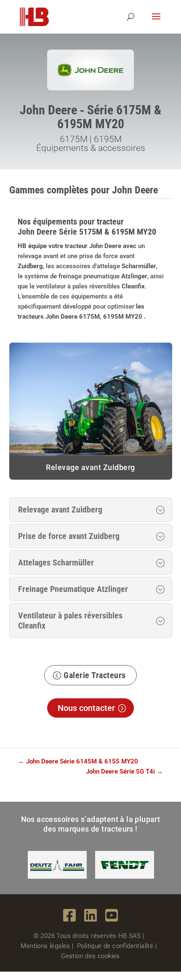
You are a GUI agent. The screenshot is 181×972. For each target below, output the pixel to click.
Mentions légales (45, 946)
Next (160, 443)
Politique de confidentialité (115, 946)
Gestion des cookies (90, 956)
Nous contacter (86, 708)
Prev (131, 443)
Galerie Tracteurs (95, 675)
